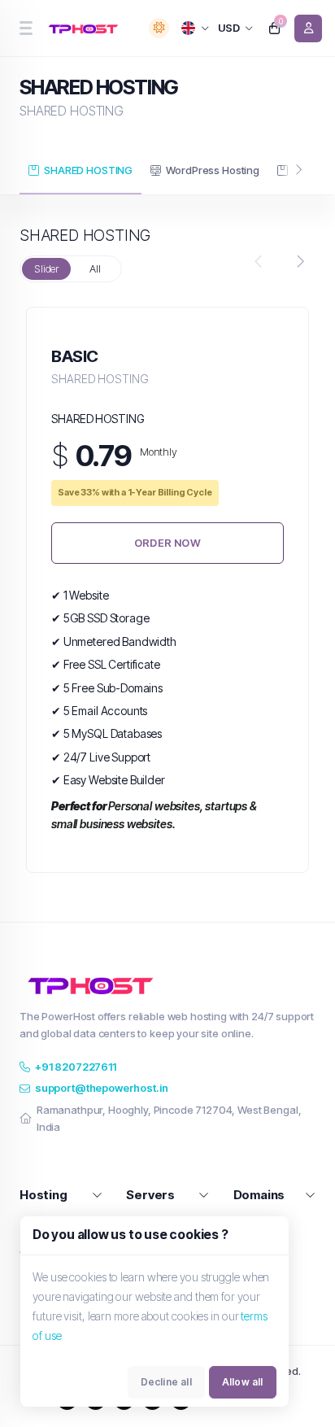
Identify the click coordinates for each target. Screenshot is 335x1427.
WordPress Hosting (212, 170)
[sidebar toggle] (26, 28)
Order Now (167, 542)
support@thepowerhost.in (101, 1087)
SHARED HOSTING (88, 170)
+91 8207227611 (75, 1066)
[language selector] (195, 28)
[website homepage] (86, 28)
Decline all (166, 1382)
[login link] (308, 28)
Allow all (242, 1382)
